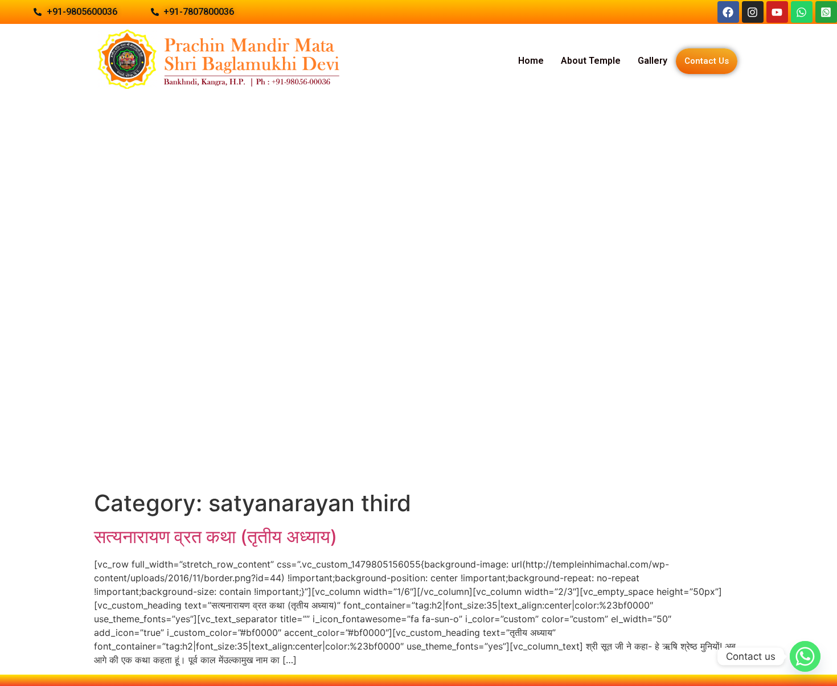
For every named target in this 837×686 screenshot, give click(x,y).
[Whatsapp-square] (826, 12)
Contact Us (706, 61)
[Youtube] (777, 12)
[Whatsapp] (802, 12)
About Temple (591, 60)
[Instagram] (753, 12)
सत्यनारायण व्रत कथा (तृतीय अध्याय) (215, 536)
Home (531, 60)
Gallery (652, 60)
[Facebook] (728, 12)
